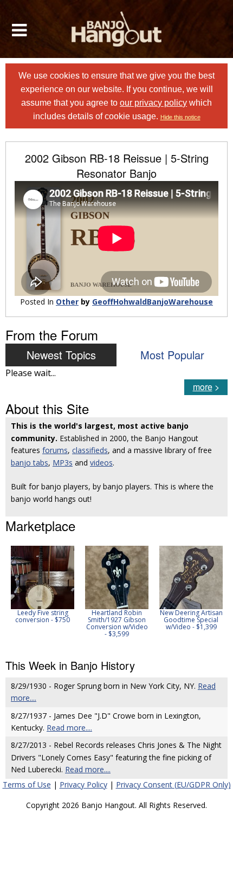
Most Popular (172, 355)
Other (67, 301)
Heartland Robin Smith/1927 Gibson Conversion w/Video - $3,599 (117, 623)
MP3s (63, 462)
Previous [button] (10, 595)
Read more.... (69, 727)
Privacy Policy (83, 784)
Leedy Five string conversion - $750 (42, 616)
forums (55, 450)
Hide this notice (180, 117)
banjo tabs (29, 462)
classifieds (90, 450)
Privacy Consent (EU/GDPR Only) (173, 784)
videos (101, 462)
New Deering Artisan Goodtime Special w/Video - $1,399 (191, 619)
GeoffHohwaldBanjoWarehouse (152, 301)
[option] (42, 584)
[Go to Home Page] (116, 29)
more (202, 386)
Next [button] (212, 595)
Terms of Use (27, 784)
